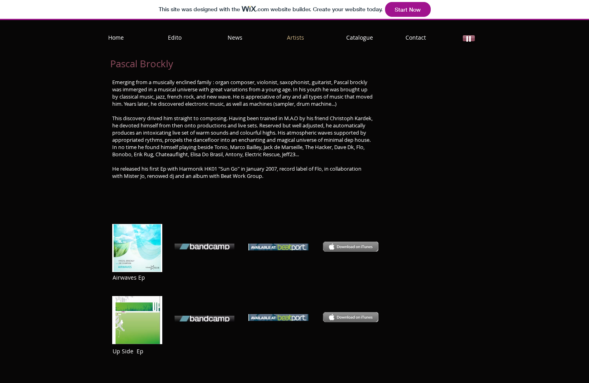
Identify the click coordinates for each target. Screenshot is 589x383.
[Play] (469, 38)
